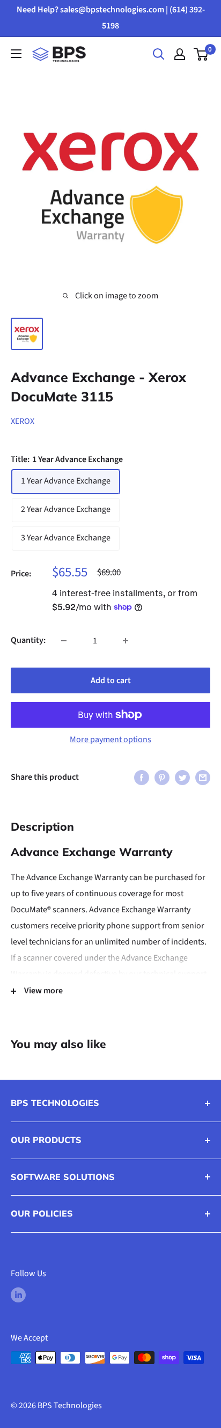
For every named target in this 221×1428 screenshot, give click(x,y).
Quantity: (28, 640)
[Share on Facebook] (141, 778)
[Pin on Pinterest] (162, 778)
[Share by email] (202, 778)
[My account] (179, 54)
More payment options (110, 739)
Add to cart (111, 680)
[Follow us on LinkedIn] (18, 1295)
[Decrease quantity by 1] (64, 640)
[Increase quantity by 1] (125, 640)
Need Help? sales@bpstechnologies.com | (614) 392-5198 (111, 18)
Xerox (22, 421)
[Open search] (159, 54)
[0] (201, 54)
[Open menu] (16, 53)
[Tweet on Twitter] (182, 778)
